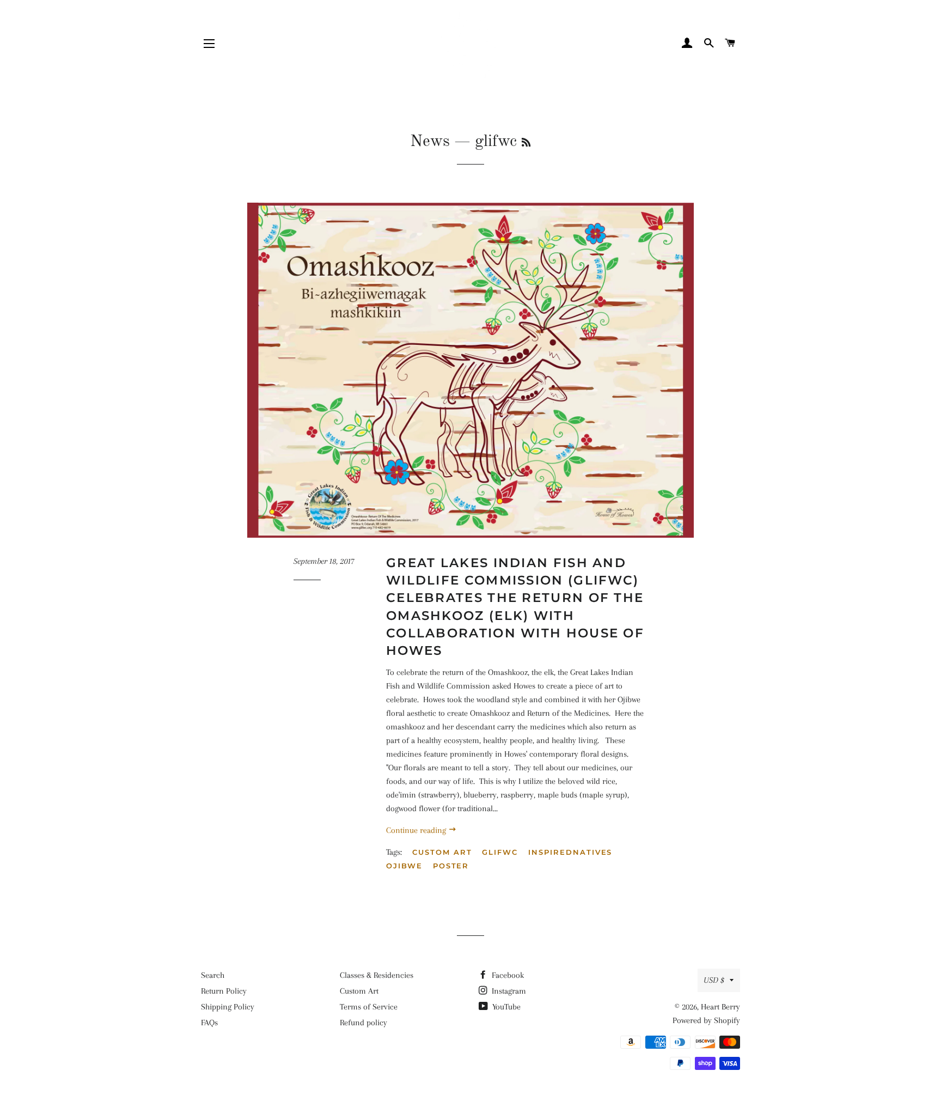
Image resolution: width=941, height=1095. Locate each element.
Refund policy (363, 1022)
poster (451, 865)
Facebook (507, 975)
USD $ (714, 980)
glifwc (500, 852)
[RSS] (526, 143)
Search (212, 975)
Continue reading (417, 830)
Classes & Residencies (376, 975)
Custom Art (359, 991)
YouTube (505, 1007)
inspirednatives (570, 852)
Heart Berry (720, 1007)
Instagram (508, 991)
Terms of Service (369, 1007)
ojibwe (404, 865)
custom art (442, 852)
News (430, 141)
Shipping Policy (227, 1007)
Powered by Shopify (706, 1020)
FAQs (209, 1022)
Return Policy (224, 991)
